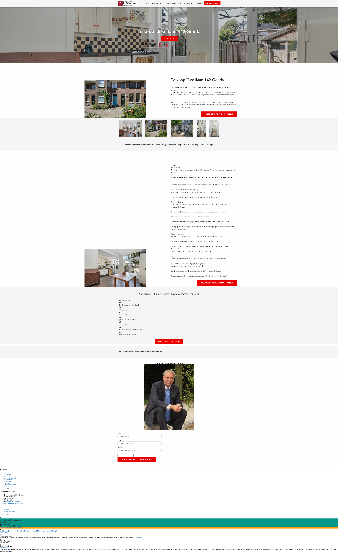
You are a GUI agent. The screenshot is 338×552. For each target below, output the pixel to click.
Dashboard (13, 531)
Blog (5, 486)
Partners (6, 514)
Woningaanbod (8, 480)
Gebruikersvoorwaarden (11, 511)
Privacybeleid (8, 481)
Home (5, 473)
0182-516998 (9, 500)
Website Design (31, 531)
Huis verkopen (8, 475)
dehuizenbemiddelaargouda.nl (14, 503)
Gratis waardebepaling (10, 478)
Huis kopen (7, 476)
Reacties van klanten (10, 485)
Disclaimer (7, 509)
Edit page (4, 531)
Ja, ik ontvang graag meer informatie (136, 459)
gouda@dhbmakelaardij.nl (13, 502)
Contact (6, 488)
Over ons (6, 483)
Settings (21, 531)
